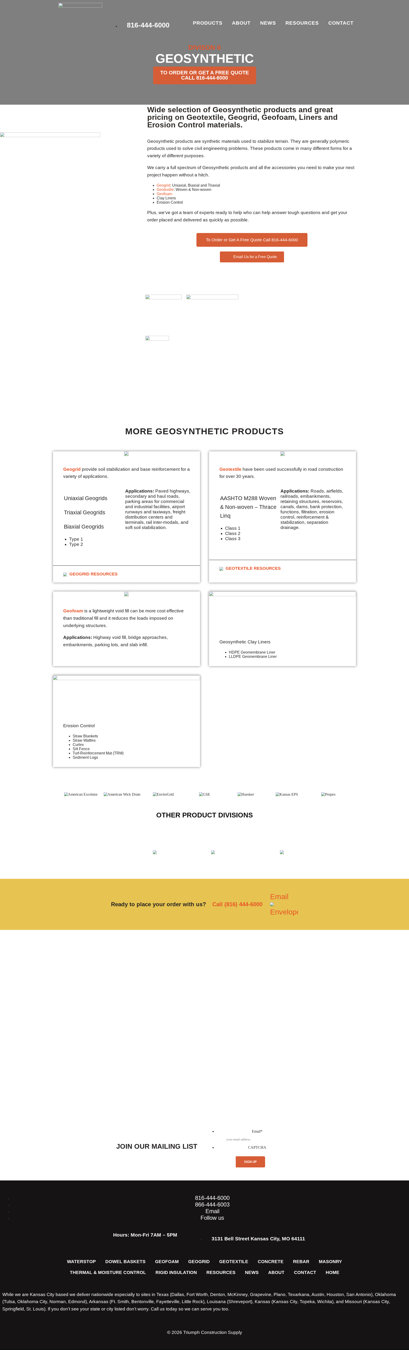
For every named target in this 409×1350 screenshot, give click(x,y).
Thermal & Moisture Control (108, 1272)
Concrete (271, 1261)
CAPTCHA (257, 1147)
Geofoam (164, 194)
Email (279, 897)
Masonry (330, 1261)
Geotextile (165, 190)
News (268, 23)
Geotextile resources (253, 568)
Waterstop (81, 1261)
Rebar (301, 1261)
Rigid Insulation (176, 1272)
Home (332, 1272)
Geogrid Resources (93, 574)
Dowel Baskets (125, 1261)
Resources (302, 23)
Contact (341, 23)
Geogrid (163, 185)
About (241, 23)
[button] (56, 794)
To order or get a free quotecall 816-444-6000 (204, 75)
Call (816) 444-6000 (237, 904)
